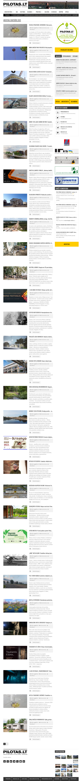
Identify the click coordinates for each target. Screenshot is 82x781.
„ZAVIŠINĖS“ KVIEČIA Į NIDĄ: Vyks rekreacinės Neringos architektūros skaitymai (66, 67)
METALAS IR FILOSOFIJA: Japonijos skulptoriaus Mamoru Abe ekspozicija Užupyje (41, 461)
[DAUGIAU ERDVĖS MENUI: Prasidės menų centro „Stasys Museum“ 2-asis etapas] (69, 757)
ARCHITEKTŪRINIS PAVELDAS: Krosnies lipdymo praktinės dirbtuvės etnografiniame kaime (41, 437)
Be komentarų (44, 27)
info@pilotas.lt (64, 128)
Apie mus (24, 778)
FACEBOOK (64, 121)
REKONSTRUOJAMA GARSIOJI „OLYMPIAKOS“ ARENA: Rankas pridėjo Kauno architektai (66, 60)
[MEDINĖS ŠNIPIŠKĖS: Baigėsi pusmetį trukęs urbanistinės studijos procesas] (57, 775)
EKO (17, 12)
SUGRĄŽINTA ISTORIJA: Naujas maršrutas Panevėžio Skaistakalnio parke (41, 506)
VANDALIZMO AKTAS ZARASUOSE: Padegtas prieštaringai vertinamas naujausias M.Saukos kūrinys (41, 623)
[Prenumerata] (4, 761)
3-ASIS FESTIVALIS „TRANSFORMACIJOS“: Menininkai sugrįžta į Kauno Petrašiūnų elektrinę (41, 671)
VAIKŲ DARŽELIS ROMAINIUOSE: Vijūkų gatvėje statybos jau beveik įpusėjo (41, 720)
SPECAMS (75, 56)
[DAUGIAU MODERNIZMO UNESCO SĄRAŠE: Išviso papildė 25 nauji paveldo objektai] (63, 770)
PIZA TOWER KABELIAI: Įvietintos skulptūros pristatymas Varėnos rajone (41, 576)
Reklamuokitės (34, 778)
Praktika (38, 12)
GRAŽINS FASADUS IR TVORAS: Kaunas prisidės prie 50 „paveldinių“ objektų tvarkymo (66, 217)
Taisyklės (73, 778)
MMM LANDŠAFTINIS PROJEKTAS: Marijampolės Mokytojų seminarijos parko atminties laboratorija (41, 47)
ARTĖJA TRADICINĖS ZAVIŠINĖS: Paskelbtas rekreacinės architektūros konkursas (41, 695)
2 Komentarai (44, 50)
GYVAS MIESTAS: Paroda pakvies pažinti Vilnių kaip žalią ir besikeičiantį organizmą (41, 531)
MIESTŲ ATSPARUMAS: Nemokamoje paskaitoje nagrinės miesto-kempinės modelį (41, 600)
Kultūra (47, 12)
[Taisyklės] (24, 761)
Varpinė (61, 12)
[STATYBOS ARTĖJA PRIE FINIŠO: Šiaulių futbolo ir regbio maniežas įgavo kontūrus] (75, 766)
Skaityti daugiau (36, 43)
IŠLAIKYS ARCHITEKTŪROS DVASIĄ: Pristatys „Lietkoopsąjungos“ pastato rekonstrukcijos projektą (41, 96)
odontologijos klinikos (69, 220)
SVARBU (63, 116)
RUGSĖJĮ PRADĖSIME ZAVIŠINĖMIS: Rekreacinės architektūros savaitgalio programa (41, 25)
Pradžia (8, 778)
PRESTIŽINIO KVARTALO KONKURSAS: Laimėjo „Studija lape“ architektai (66, 192)
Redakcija (16, 778)
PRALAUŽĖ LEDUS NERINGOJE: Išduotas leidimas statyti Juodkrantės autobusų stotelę (41, 337)
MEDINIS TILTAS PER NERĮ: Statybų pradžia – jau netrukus (41, 411)
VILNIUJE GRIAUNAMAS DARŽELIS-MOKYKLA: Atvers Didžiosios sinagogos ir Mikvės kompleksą (41, 243)
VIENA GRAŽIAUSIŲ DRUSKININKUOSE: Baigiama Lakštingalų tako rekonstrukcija (41, 387)
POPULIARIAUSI (67, 56)
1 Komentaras (44, 98)
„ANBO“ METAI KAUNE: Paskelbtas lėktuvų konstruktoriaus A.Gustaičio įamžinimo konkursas (41, 553)
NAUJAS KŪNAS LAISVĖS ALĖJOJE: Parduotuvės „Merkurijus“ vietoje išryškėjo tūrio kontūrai (41, 72)
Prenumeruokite (47, 778)
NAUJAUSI (58, 56)
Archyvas (65, 778)
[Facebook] (8, 761)
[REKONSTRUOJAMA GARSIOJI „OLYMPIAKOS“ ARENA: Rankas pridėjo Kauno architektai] (57, 757)
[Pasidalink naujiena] (11, 761)
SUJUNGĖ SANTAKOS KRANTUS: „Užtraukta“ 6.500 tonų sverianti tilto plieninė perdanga (66, 75)
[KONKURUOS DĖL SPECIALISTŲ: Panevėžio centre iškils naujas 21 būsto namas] (57, 770)
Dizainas (29, 12)
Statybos (22, 12)
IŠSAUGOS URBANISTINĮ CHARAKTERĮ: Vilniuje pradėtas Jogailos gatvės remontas (66, 225)
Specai (67, 12)
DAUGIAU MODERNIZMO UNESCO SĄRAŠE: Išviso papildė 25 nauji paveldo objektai (66, 232)
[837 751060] (17, 761)
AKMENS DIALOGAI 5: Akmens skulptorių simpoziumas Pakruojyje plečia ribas (27, 15)
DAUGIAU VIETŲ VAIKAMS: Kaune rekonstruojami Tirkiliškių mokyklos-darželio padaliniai (41, 361)
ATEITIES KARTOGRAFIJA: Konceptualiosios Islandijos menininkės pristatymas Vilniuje (41, 312)
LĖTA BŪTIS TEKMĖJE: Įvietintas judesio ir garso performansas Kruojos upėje (66, 91)
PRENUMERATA (65, 111)
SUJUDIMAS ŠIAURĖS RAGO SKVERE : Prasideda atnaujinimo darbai (41, 146)
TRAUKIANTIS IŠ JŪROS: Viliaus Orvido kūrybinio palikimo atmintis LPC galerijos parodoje (41, 647)
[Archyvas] (20, 761)
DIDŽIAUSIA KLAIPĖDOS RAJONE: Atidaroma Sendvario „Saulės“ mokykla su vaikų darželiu (41, 486)
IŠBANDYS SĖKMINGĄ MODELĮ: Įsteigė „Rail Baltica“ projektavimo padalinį (41, 219)
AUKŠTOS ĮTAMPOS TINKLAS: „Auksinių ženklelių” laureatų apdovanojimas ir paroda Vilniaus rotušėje (41, 170)
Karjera (56, 778)
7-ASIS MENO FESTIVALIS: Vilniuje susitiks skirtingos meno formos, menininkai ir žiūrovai (41, 290)
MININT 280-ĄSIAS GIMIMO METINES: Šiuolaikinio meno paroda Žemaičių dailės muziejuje (41, 122)
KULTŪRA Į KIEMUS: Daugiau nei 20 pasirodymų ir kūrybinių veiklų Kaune (41, 267)
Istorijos (54, 12)
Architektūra (8, 12)
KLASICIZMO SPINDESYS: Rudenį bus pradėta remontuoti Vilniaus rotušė (41, 195)
